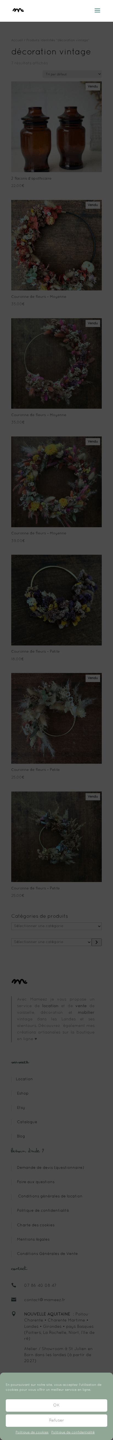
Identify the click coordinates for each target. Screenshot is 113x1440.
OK (56, 1405)
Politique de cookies (32, 1432)
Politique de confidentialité (73, 1432)
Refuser (56, 1420)
